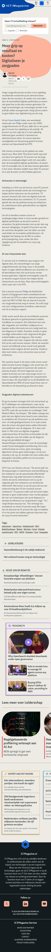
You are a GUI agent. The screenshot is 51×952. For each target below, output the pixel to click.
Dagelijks (11, 30)
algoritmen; (6, 526)
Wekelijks (23, 30)
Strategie (29, 532)
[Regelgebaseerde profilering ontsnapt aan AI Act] (21, 724)
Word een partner (25, 927)
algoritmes (17, 526)
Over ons (25, 933)
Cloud (34, 529)
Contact (25, 936)
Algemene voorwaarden (25, 939)
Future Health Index (17, 120)
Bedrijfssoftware (8, 529)
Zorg (36, 532)
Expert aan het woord (20, 773)
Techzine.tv (18, 625)
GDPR (21, 532)
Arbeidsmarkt (28, 526)
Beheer (19, 529)
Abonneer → (39, 26)
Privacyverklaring (26, 942)
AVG (37, 526)
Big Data (27, 529)
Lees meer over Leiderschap (22, 702)
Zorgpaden (43, 532)
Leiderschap (14, 40)
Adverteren (25, 930)
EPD (16, 532)
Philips (26, 291)
